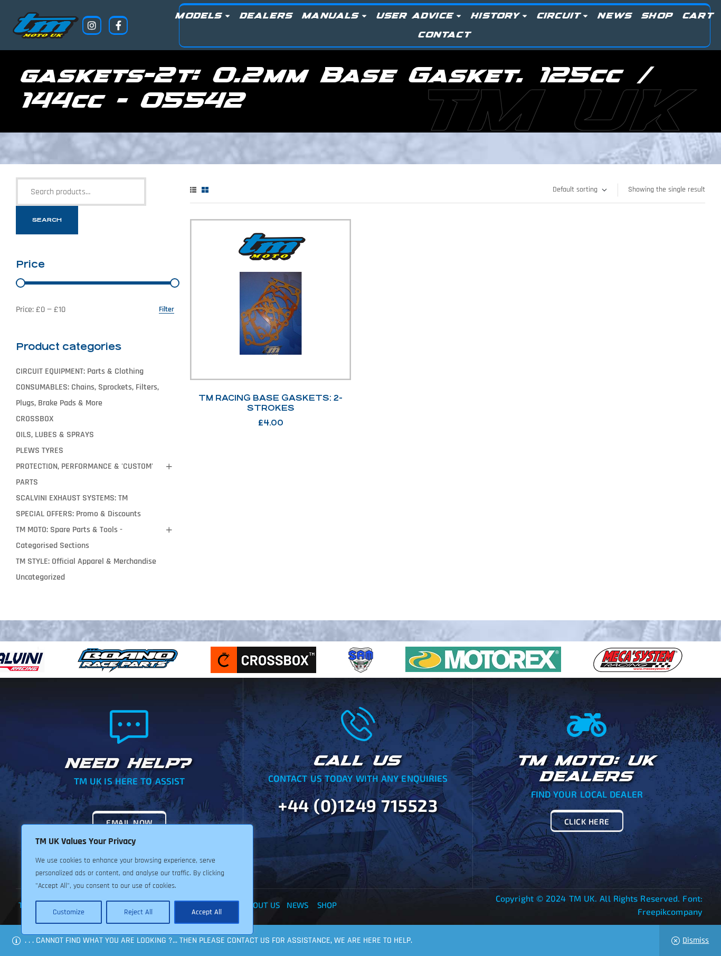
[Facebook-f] (118, 25)
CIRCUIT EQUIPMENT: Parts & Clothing (80, 371)
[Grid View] (205, 190)
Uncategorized (40, 577)
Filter (166, 310)
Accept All (207, 912)
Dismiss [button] (695, 940)
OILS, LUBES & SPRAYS (55, 434)
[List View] (193, 190)
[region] (137, 879)
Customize (68, 912)
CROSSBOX (34, 418)
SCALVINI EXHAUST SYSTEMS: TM (72, 498)
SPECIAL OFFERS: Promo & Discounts (78, 513)
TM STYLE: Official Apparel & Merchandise (86, 561)
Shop (327, 905)
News (297, 905)
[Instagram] (91, 25)
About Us (261, 905)
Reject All (138, 912)
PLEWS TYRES (39, 450)
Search (47, 219)
